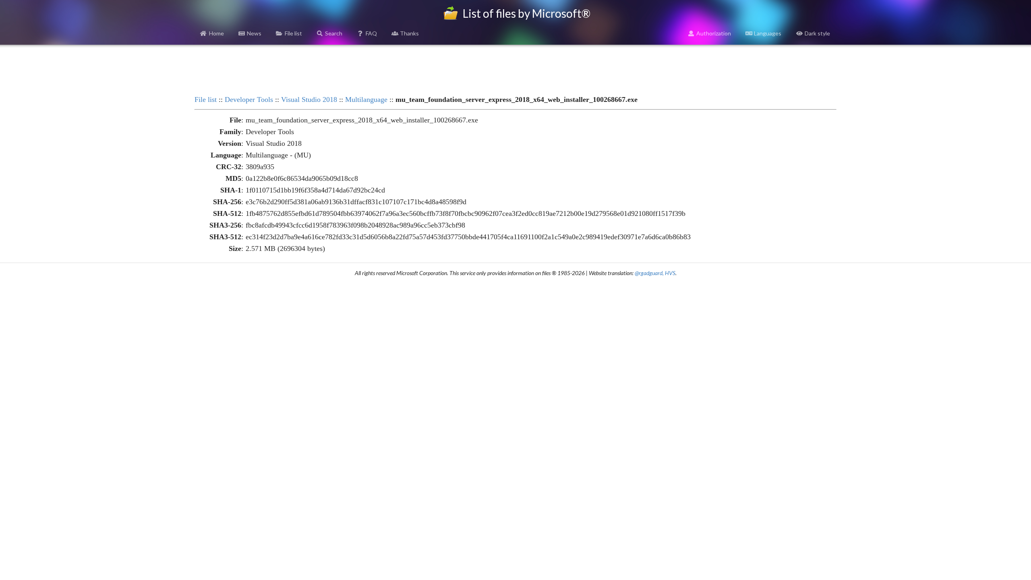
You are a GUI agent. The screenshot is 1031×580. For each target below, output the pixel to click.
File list (293, 33)
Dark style (817, 33)
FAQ (371, 33)
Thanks (409, 33)
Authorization (713, 33)
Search (333, 33)
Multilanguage (366, 99)
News (254, 33)
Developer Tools (249, 99)
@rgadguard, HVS (655, 272)
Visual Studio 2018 (309, 99)
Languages (767, 33)
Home (216, 33)
